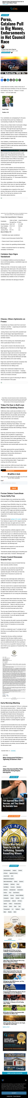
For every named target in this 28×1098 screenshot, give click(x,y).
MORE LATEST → (7, 1027)
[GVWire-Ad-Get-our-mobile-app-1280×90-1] (14, 151)
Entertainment (13, 4)
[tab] (10, 939)
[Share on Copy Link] (19, 80)
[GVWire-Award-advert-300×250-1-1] (15, 1050)
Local (4, 841)
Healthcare (5, 798)
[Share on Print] (11, 80)
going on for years (16, 519)
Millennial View (6, 1021)
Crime (4, 969)
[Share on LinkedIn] (8, 80)
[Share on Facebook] (2, 80)
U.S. (4, 990)
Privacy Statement (17, 1096)
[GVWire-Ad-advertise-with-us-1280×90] (14, 73)
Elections (5, 15)
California (5, 959)
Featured (13, 750)
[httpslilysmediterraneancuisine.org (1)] (14, 936)
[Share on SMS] (16, 80)
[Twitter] (11, 52)
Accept (14, 1093)
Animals (5, 1011)
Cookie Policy (9, 1096)
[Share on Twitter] (5, 80)
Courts (4, 1000)
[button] (26, 1080)
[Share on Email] (13, 80)
